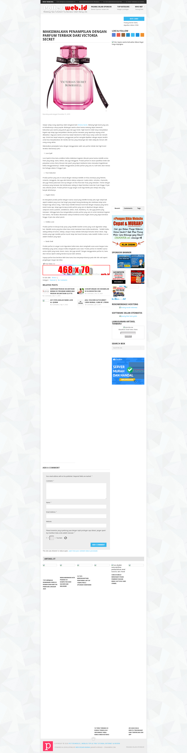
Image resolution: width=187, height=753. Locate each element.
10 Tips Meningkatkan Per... (113, 2)
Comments (128, 208)
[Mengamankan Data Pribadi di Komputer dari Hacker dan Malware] (67, 569)
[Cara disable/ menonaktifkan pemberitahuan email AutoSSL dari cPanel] (119, 568)
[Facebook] (114, 35)
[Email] (137, 35)
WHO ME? (139, 8)
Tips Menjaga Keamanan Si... (66, 2)
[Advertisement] (82, 21)
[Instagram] (123, 35)
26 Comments (89, 304)
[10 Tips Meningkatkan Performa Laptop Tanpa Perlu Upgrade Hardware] (84, 569)
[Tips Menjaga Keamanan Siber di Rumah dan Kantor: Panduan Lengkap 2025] (50, 571)
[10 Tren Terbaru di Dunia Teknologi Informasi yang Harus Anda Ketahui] (102, 645)
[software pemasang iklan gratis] (128, 316)
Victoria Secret (82, 125)
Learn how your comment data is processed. (83, 551)
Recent (117, 208)
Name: (48, 502)
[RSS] (142, 35)
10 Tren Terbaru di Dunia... (135, 2)
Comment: (50, 481)
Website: (49, 521)
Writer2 (54, 277)
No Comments (62, 280)
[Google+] (118, 35)
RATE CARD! (134, 19)
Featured (53, 280)
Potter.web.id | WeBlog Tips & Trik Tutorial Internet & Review (94, 743)
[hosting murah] (128, 307)
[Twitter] (133, 35)
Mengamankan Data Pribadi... (89, 2)
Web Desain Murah (83, 747)
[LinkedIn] (128, 35)
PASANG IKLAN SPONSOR (101, 8)
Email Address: (51, 512)
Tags (139, 208)
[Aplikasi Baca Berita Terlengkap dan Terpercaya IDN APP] (136, 645)
